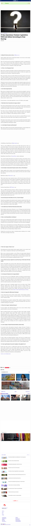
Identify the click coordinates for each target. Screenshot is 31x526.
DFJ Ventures (12, 187)
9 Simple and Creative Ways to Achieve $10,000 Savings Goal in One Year (17, 474)
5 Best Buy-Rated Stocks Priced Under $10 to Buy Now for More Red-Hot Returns (15, 438)
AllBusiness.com (16, 55)
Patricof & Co (11, 175)
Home (1, 33)
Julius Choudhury (8, 524)
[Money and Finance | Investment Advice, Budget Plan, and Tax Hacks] (7, 3)
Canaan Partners (14, 156)
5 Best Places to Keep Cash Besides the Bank (13, 460)
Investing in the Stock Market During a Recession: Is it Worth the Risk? (16, 481)
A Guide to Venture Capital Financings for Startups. (21, 289)
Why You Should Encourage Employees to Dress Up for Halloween (15, 398)
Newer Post (3, 391)
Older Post (28, 391)
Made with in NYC (3, 524)
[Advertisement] (15, 7)
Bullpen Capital (14, 143)
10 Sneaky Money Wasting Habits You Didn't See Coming (15, 464)
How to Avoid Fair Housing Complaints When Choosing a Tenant (25, 398)
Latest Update (4, 454)
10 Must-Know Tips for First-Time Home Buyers (14, 467)
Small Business (5, 33)
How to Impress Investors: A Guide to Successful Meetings (15, 488)
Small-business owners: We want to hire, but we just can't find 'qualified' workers (13, 387)
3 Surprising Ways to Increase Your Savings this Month (14, 495)
